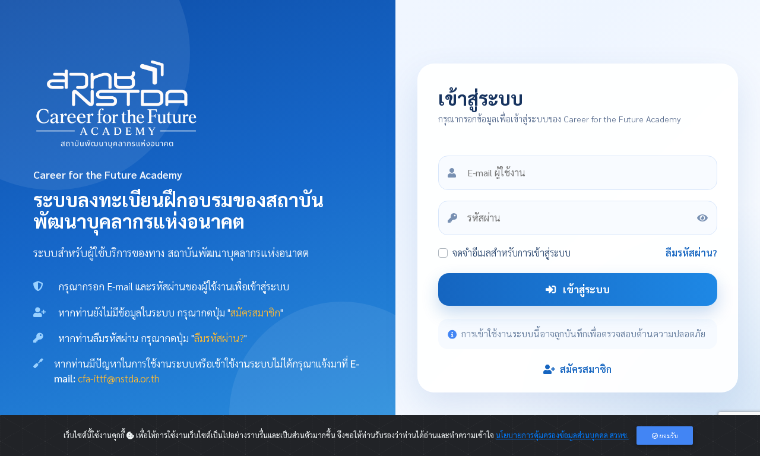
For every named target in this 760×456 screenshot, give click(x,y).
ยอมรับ (668, 435)
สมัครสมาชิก (585, 369)
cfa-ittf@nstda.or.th (119, 378)
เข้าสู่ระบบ (585, 289)
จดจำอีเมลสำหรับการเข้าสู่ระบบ (511, 252)
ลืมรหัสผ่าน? (691, 252)
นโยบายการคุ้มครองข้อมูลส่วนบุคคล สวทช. (562, 435)
